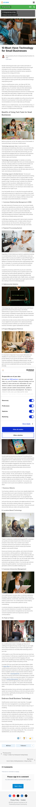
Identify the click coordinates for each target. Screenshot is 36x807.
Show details (26, 424)
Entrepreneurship (9, 12)
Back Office (6, 666)
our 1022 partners (13, 379)
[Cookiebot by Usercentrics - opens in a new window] (26, 370)
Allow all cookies (18, 429)
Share (9, 745)
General (15, 14)
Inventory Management (12, 679)
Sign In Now (18, 786)
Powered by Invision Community (18, 804)
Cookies (23, 800)
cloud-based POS (14, 673)
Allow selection (18, 435)
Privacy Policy (14, 800)
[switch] (31, 406)
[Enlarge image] (18, 128)
